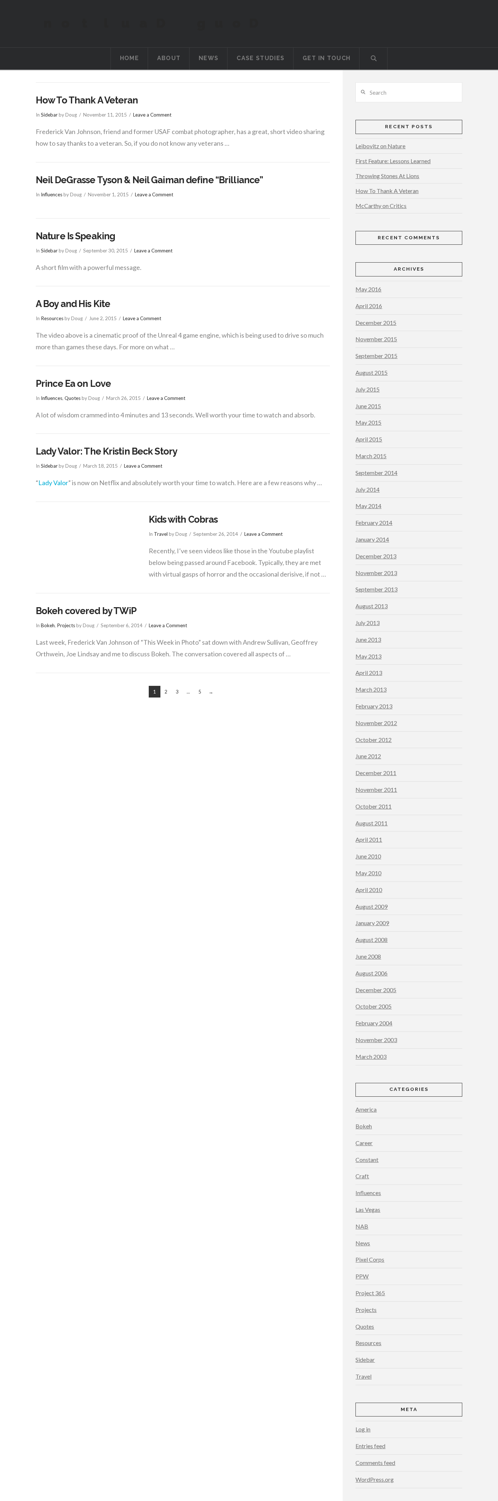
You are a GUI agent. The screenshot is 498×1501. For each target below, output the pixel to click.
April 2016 (368, 305)
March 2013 (370, 689)
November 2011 (376, 789)
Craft (362, 1175)
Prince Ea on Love (73, 383)
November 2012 (376, 722)
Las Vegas (367, 1209)
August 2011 (371, 823)
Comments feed (375, 1462)
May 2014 (368, 505)
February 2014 (373, 522)
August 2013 (371, 605)
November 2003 (376, 1039)
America (366, 1109)
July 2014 (367, 489)
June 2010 (368, 856)
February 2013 (373, 706)
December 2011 (375, 772)
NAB (361, 1226)
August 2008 (371, 939)
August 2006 (371, 973)
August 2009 (371, 906)
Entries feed (370, 1445)
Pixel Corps (369, 1259)
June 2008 (368, 956)
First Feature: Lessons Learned (393, 160)
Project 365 (370, 1292)
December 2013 (375, 556)
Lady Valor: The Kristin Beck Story (106, 451)
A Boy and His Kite (73, 303)
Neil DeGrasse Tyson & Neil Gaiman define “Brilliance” (149, 179)
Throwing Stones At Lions (387, 175)
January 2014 (372, 539)
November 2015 (376, 338)
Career (364, 1142)
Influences (51, 194)
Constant (366, 1159)
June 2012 (368, 756)
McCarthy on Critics (380, 205)
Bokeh (48, 625)
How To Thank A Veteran (87, 100)
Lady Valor (53, 483)
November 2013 (376, 572)
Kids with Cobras (183, 519)
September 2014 (376, 472)
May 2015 (368, 422)
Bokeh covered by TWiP (86, 610)
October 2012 (373, 739)
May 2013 (368, 656)
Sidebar (49, 115)
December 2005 (375, 989)
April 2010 (368, 889)
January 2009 (372, 922)
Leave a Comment (152, 115)
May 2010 (368, 872)
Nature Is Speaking (75, 236)
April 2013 (368, 672)
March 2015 (370, 455)
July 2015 (367, 389)
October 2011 (373, 806)
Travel (161, 534)
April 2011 (368, 839)
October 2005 (373, 1006)
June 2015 (368, 405)
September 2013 (376, 589)
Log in (362, 1429)
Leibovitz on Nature (380, 145)
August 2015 (371, 372)
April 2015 (368, 439)
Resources (52, 318)
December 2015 (375, 322)
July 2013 (367, 622)
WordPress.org (374, 1479)
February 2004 (373, 1022)
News (362, 1242)
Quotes (73, 398)
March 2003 (370, 1056)
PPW (362, 1276)
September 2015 (376, 355)
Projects (66, 625)
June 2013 (368, 639)
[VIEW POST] (86, 547)
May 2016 (368, 289)
